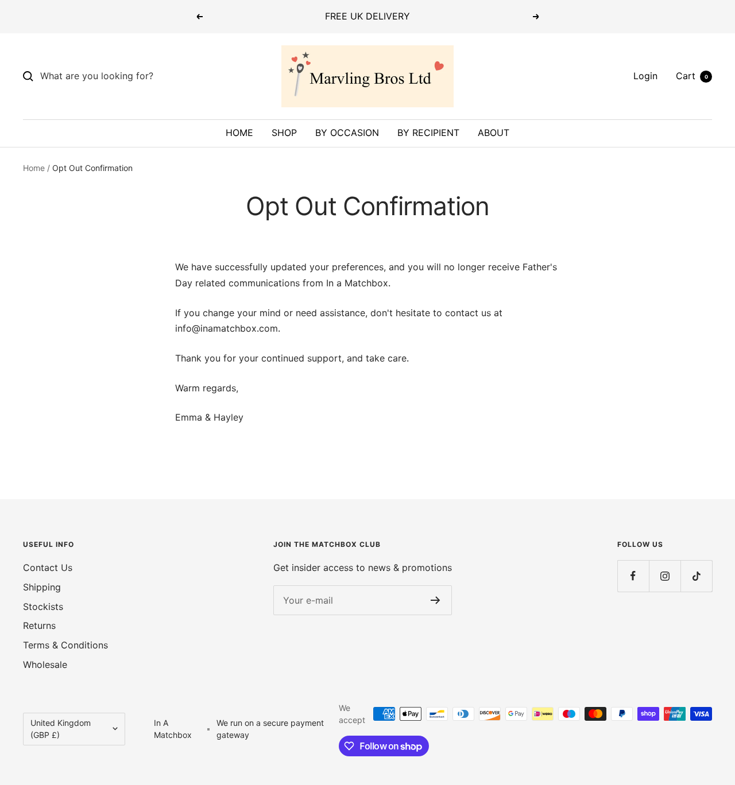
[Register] (435, 600)
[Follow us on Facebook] (633, 576)
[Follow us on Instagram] (664, 576)
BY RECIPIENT (428, 132)
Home (34, 168)
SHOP (284, 132)
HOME (239, 132)
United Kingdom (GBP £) (60, 729)
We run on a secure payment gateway (270, 729)
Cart (692, 75)
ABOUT (493, 132)
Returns (39, 625)
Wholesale (45, 664)
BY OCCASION (347, 132)
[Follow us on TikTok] (696, 576)
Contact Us (47, 567)
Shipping (42, 587)
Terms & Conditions (65, 645)
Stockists (43, 606)
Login (645, 75)
